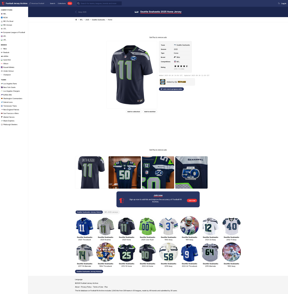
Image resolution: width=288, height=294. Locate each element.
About (77, 287)
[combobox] (101, 3)
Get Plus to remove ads (158, 37)
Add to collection (133, 111)
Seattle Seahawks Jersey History (89, 271)
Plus (69, 3)
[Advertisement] (158, 30)
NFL (81, 20)
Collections (62, 3)
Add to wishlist (149, 111)
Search (52, 3)
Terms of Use (98, 287)
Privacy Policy (86, 287)
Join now (192, 200)
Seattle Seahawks (98, 20)
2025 (87, 20)
